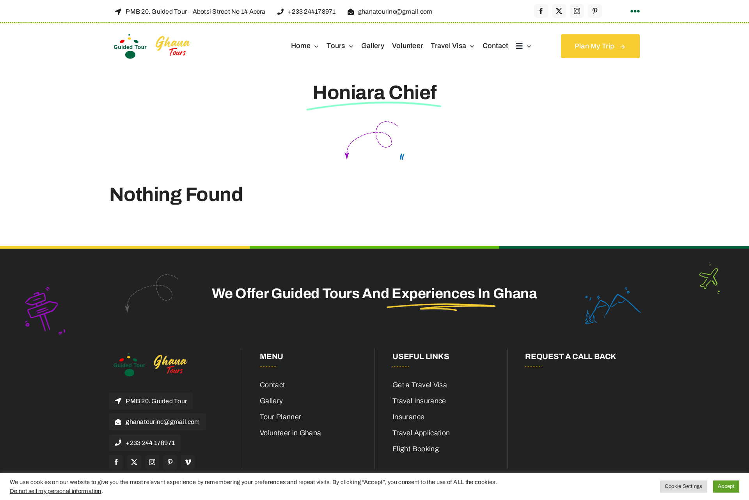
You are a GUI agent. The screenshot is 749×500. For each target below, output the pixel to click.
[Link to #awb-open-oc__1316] (635, 11)
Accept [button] (726, 486)
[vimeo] (188, 462)
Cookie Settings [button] (683, 486)
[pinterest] (595, 11)
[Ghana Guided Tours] (158, 37)
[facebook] (541, 11)
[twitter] (559, 11)
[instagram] (577, 11)
